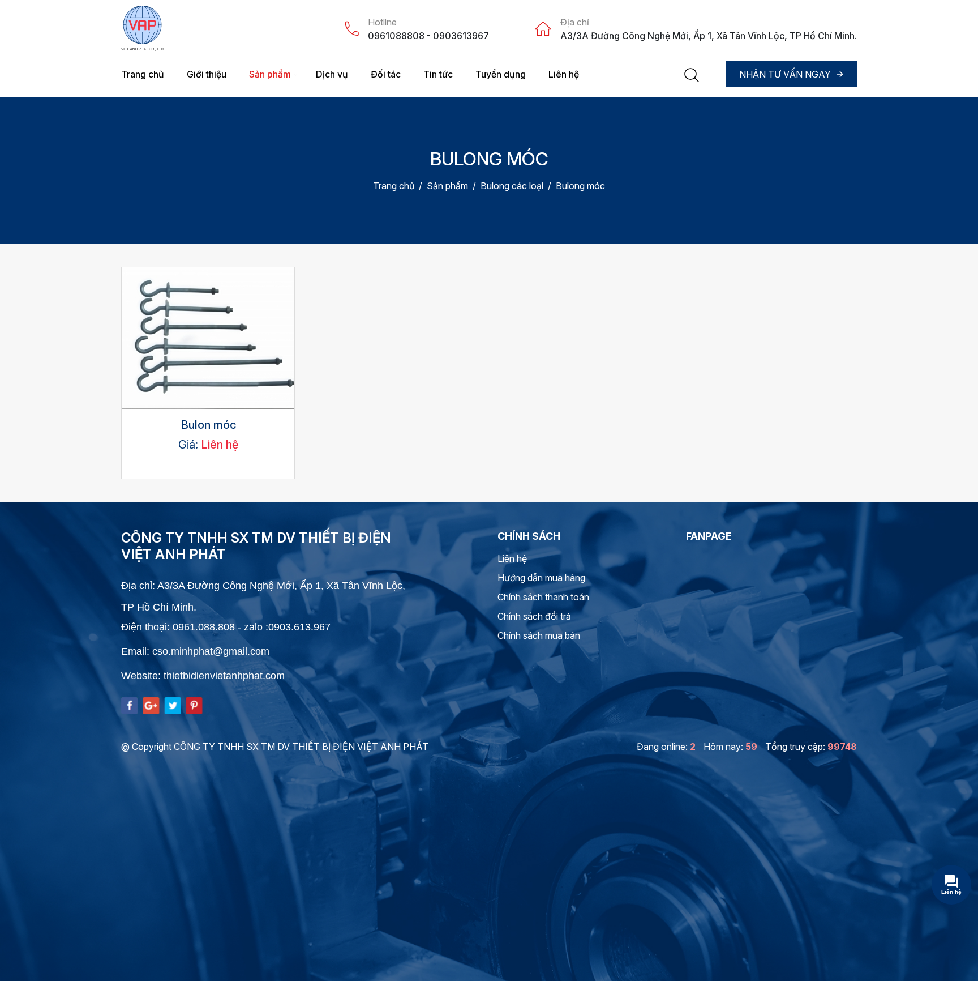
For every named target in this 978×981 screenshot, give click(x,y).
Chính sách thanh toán (543, 597)
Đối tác (386, 74)
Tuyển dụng (500, 74)
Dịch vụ (332, 74)
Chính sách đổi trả (534, 616)
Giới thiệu (206, 74)
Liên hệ (563, 74)
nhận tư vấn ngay (785, 74)
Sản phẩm (270, 74)
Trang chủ (142, 74)
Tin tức (438, 74)
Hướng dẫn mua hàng (541, 577)
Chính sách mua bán (538, 635)
